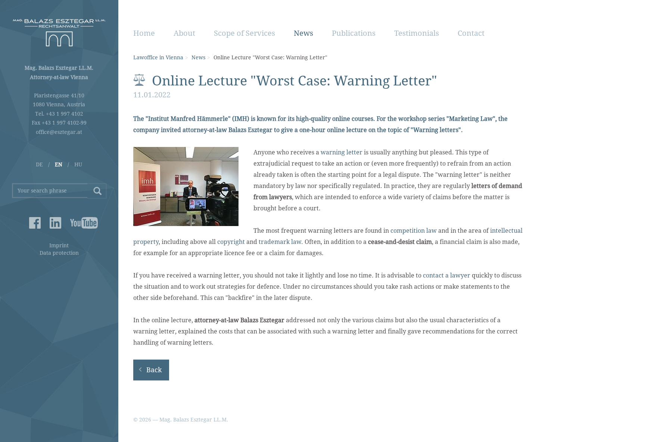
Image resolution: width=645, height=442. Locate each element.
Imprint (59, 245)
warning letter (341, 152)
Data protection (59, 253)
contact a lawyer (446, 275)
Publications (354, 33)
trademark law (280, 241)
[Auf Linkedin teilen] (55, 223)
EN (58, 164)
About (184, 33)
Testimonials (416, 33)
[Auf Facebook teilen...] (35, 223)
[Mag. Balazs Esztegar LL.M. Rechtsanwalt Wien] (59, 33)
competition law (413, 230)
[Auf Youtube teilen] (76, 223)
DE (39, 164)
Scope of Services (244, 33)
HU (78, 164)
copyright (231, 241)
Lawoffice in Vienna (158, 57)
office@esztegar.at (59, 132)
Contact (471, 33)
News (303, 33)
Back (154, 370)
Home (144, 33)
